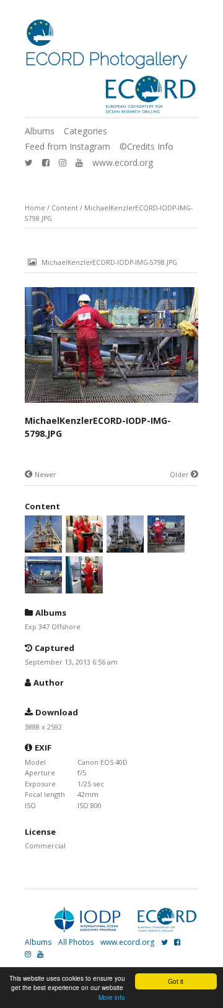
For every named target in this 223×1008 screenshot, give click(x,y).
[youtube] (79, 162)
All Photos (76, 942)
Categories (85, 131)
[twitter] (29, 162)
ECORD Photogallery (106, 59)
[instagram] (62, 162)
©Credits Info (146, 146)
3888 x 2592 (43, 726)
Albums (40, 131)
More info (111, 997)
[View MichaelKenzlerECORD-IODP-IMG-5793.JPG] (84, 587)
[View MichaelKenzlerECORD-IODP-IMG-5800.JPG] (84, 546)
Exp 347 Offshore (53, 626)
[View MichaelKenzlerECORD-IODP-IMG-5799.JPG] (125, 546)
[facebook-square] (46, 162)
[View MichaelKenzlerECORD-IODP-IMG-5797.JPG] (43, 587)
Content (64, 208)
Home (35, 208)
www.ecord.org (122, 162)
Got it (175, 981)
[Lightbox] (111, 404)
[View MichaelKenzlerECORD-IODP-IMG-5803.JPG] (43, 546)
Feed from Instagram (67, 146)
